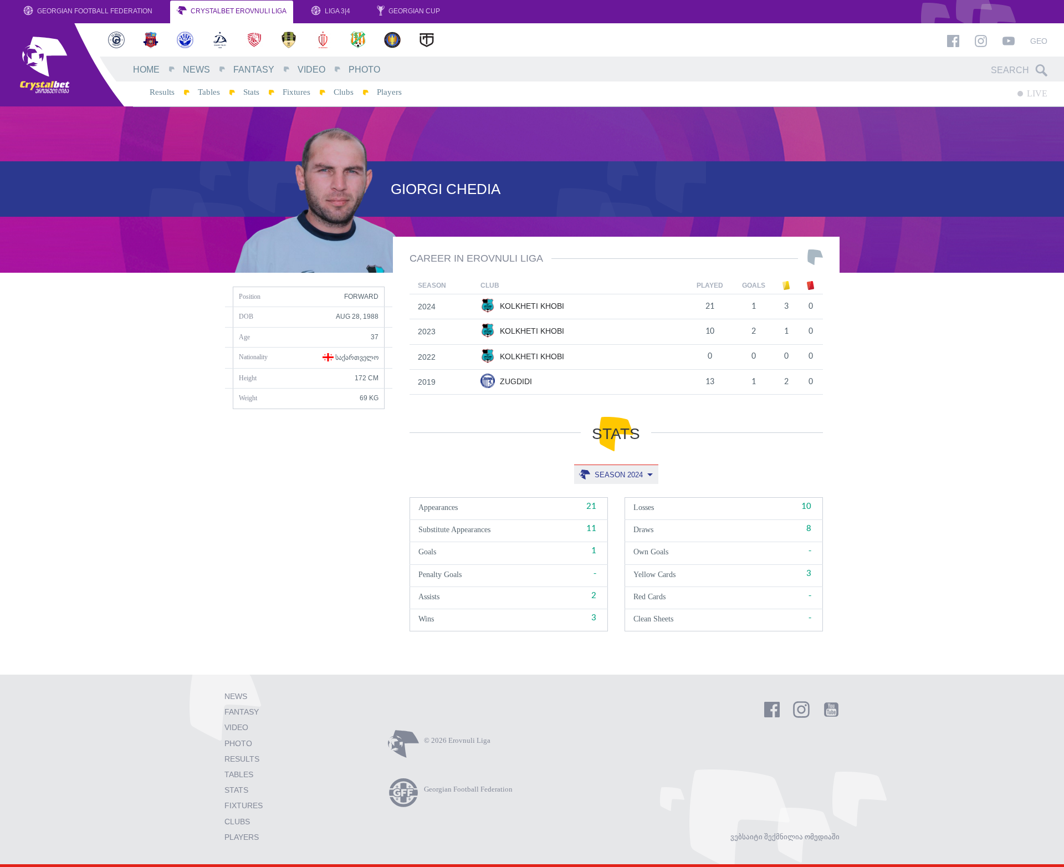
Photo (364, 69)
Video (311, 69)
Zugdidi (515, 381)
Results (162, 92)
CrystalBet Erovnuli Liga (238, 11)
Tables (209, 92)
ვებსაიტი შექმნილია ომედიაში (785, 837)
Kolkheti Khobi (531, 306)
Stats (251, 92)
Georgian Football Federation (93, 11)
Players (389, 92)
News (196, 69)
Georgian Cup (413, 11)
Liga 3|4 (336, 11)
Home (146, 69)
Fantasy (253, 69)
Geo (1038, 41)
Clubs (344, 92)
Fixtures (296, 92)
